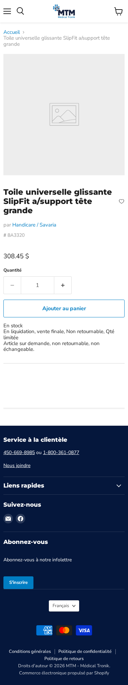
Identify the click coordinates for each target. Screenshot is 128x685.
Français (61, 606)
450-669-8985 (19, 452)
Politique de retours (64, 659)
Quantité (12, 270)
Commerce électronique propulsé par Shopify (64, 673)
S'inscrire (18, 582)
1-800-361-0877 (61, 452)
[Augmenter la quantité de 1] (63, 285)
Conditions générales (30, 651)
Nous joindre (16, 465)
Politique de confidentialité (85, 651)
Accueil (11, 32)
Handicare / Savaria (34, 224)
